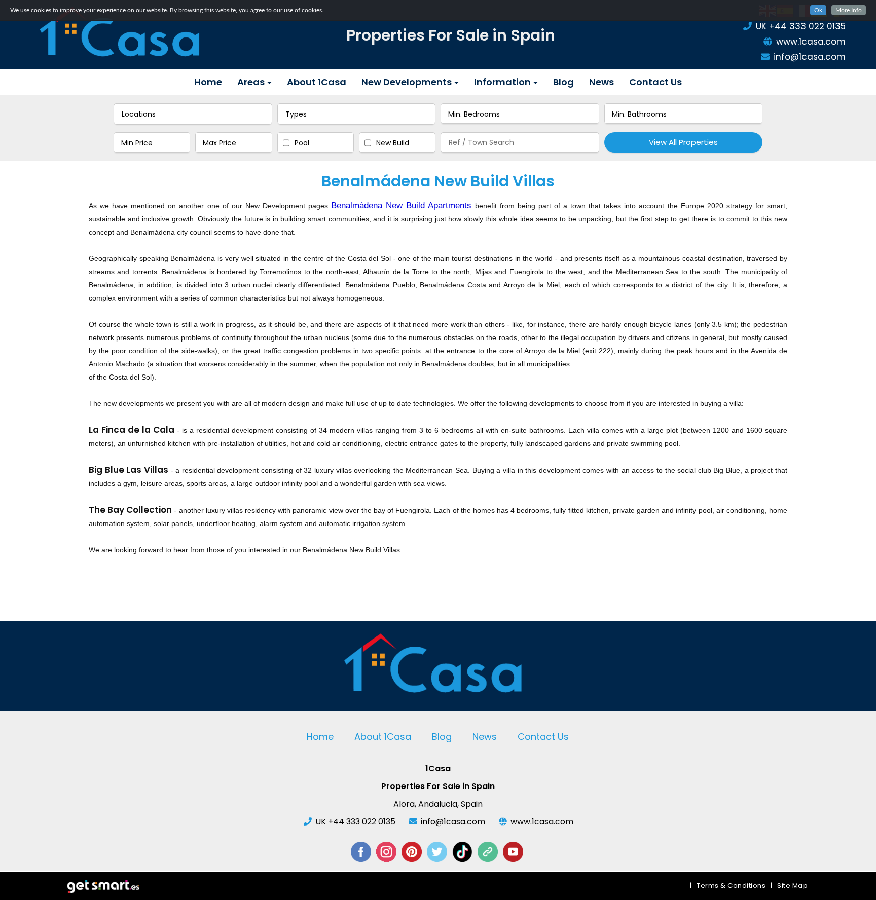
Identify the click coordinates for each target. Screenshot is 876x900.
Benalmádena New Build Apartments (401, 205)
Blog (563, 82)
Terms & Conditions (731, 885)
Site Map (792, 885)
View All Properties (683, 142)
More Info (848, 10)
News (601, 82)
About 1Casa (316, 82)
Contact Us (655, 82)
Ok (818, 10)
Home (208, 82)
